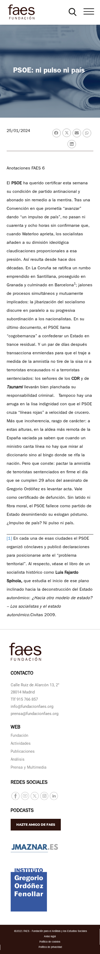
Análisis (18, 760)
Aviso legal (50, 936)
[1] (9, 539)
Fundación (19, 736)
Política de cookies (49, 942)
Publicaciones (23, 752)
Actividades (21, 744)
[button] (73, 12)
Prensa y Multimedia (28, 768)
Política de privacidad (50, 947)
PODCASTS (22, 811)
